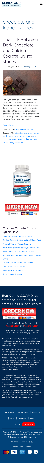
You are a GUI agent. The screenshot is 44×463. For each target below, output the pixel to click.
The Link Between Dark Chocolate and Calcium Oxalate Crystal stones (20, 50)
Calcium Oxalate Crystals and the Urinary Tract (22, 240)
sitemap (14, 442)
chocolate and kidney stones (27, 133)
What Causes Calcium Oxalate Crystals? (19, 252)
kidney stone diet (16, 142)
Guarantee (22, 418)
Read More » (8, 125)
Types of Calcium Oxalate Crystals (17, 244)
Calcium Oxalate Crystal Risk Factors (18, 263)
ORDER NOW (28, 424)
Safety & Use (23, 412)
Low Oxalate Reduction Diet (14, 266)
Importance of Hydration (13, 270)
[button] (41, 4)
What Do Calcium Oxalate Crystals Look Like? (21, 248)
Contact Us (15, 424)
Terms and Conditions (22, 447)
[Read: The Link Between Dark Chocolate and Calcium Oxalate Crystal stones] (22, 83)
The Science (9, 412)
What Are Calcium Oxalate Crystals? (17, 236)
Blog (32, 418)
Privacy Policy (27, 442)
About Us (36, 412)
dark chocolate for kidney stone (17, 136)
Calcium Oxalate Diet (23, 129)
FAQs (12, 418)
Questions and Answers (12, 274)
